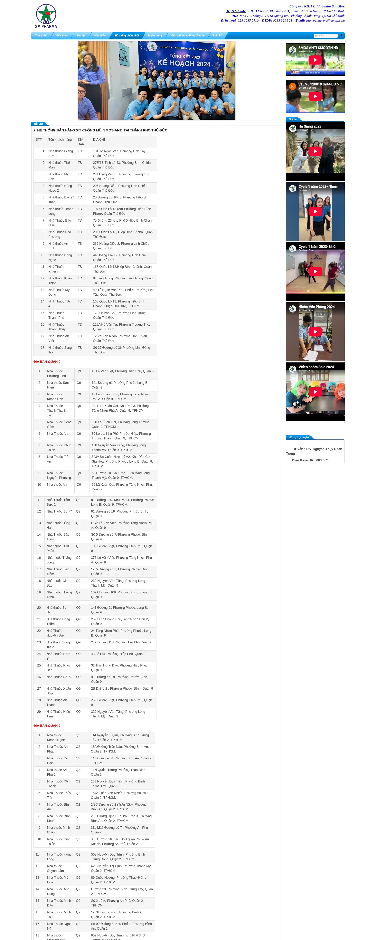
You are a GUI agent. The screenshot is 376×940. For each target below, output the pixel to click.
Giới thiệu (62, 35)
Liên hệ (217, 35)
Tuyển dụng (155, 35)
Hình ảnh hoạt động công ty (187, 35)
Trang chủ (41, 35)
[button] (84, 80)
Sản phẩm (100, 35)
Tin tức (81, 35)
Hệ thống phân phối (127, 35)
